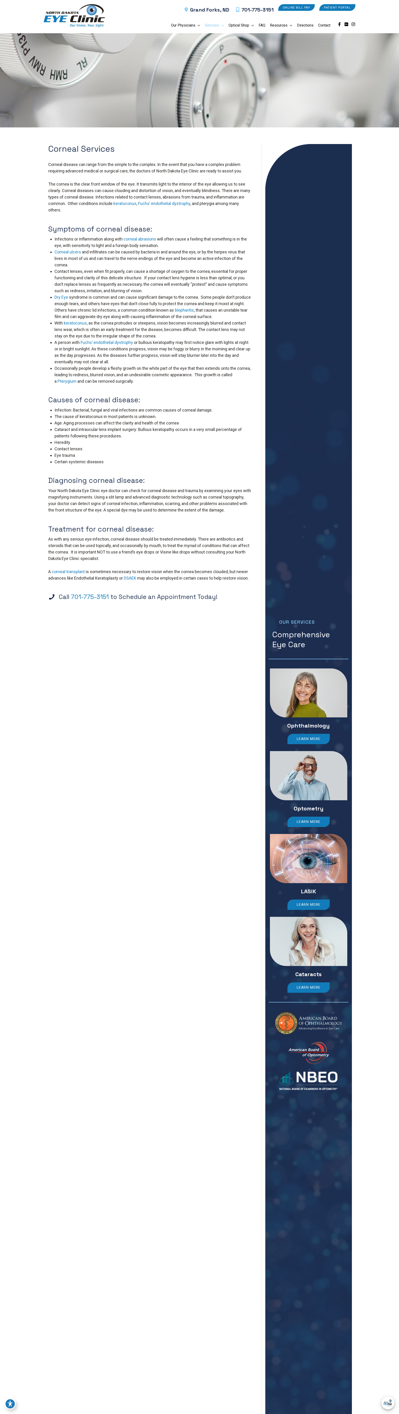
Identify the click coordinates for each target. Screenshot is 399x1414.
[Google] (346, 24)
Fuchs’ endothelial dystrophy (164, 203)
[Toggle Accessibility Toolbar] (10, 1403)
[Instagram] (353, 24)
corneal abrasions (140, 239)
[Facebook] (339, 24)
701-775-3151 (258, 9)
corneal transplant (68, 571)
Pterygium (66, 381)
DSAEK (130, 578)
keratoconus (124, 203)
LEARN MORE (308, 739)
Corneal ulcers (67, 252)
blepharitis (184, 310)
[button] (296, 7)
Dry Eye (61, 297)
